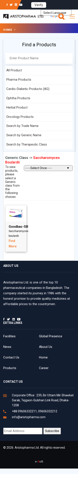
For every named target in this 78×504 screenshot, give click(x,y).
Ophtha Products (18, 98)
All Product (14, 70)
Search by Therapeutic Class (26, 144)
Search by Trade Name (22, 126)
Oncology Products (20, 117)
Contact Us (11, 357)
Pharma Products (18, 80)
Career (44, 368)
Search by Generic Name (23, 135)
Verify (38, 5)
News (7, 347)
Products (9, 368)
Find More (13, 243)
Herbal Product (17, 107)
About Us (45, 347)
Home (7, 29)
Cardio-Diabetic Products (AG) (27, 89)
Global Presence (50, 336)
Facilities (9, 336)
